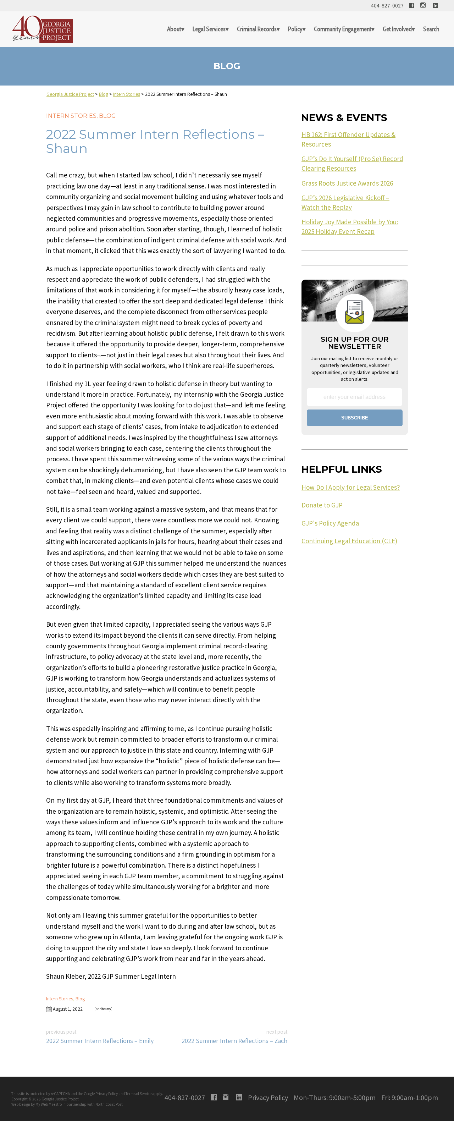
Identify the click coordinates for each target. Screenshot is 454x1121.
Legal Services (209, 29)
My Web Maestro (48, 1104)
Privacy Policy (106, 1093)
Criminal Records (257, 29)
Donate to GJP (322, 505)
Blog (107, 115)
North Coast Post (109, 1104)
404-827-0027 (387, 5)
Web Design (20, 1104)
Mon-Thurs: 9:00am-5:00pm (335, 1097)
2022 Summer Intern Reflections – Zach (234, 1036)
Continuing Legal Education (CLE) (349, 541)
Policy (295, 29)
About (174, 29)
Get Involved (397, 29)
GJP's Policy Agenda (330, 523)
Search (431, 29)
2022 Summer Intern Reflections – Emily (100, 1036)
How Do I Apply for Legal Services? (350, 487)
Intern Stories (71, 115)
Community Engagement (342, 29)
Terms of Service (138, 1093)
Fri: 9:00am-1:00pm (409, 1097)
